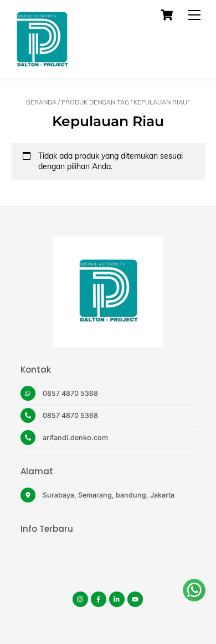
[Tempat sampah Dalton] (41, 64)
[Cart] (167, 15)
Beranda (41, 102)
